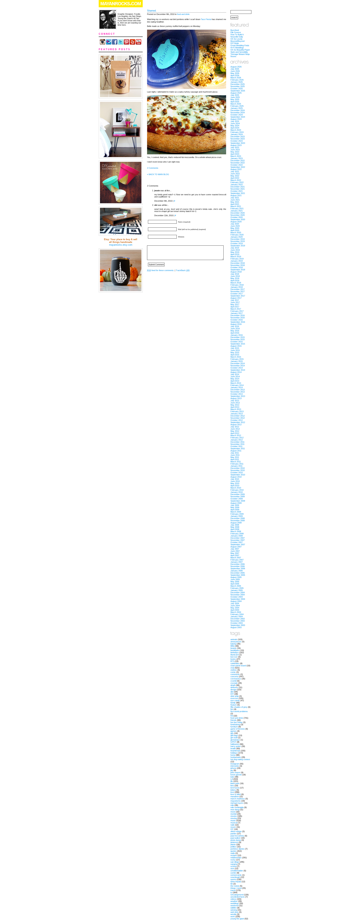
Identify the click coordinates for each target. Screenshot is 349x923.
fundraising (235, 724)
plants (233, 844)
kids (232, 777)
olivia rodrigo (236, 831)
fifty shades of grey (238, 707)
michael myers (236, 803)
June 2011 (235, 455)
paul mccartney (237, 836)
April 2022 (234, 178)
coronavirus (235, 679)
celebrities (234, 663)
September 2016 (237, 322)
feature (233, 705)
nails (232, 825)
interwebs (234, 766)
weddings (234, 903)
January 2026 (236, 82)
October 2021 (236, 191)
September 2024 (237, 117)
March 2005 (235, 586)
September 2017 (237, 296)
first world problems (239, 711)
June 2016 (235, 328)
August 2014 (236, 372)
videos (233, 899)
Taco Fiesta (206, 19)
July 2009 (234, 505)
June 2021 (235, 200)
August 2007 (236, 547)
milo (232, 805)
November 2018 (237, 265)
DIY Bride (234, 43)
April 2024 (234, 128)
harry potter (235, 746)
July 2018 (234, 274)
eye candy (235, 700)
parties (233, 833)
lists (232, 785)
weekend (234, 905)
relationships (236, 857)
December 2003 (237, 619)
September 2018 (237, 270)
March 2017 (235, 309)
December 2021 (237, 187)
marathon (234, 796)
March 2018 (235, 283)
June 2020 (235, 226)
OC (232, 829)
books (233, 659)
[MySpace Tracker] (174, 921)
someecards (236, 875)
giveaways (235, 740)
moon (232, 812)
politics (233, 847)
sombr (233, 873)
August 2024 (236, 119)
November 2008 (237, 520)
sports (233, 879)
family (233, 703)
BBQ (232, 646)
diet (232, 692)
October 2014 (236, 368)
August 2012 (236, 424)
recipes (233, 855)
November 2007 (237, 540)
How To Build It (237, 34)
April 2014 (234, 381)
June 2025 (235, 97)
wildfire (233, 908)
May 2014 (234, 379)
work (232, 916)
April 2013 (234, 407)
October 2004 (236, 597)
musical (233, 823)
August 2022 (236, 169)
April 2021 (234, 204)
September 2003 (237, 625)
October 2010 (236, 472)
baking (233, 644)
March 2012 (235, 435)
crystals (234, 683)
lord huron (234, 788)
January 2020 (236, 237)
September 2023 (237, 143)
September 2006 (237, 568)
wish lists (234, 912)
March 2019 (235, 256)
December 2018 (237, 263)
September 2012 (237, 422)
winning (233, 910)
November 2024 (237, 112)
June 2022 (235, 174)
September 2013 (237, 396)
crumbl (233, 681)
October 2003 (236, 623)
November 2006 (237, 566)
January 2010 (236, 492)
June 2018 (235, 276)
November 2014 (237, 366)
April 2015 (234, 355)
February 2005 (237, 588)
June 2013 (235, 403)
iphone (233, 768)
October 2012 (236, 420)
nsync (233, 827)
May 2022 (234, 176)
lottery (233, 790)
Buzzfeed (234, 30)
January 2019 (236, 261)
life (231, 781)
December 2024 (237, 110)
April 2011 (234, 459)
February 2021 (237, 208)
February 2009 (237, 514)
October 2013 (236, 394)
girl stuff (233, 737)
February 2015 (237, 359)
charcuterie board (238, 665)
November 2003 (237, 621)
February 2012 (237, 438)
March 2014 (235, 383)
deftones (234, 687)
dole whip (234, 696)
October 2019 (236, 243)
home (232, 755)
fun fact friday (236, 722)
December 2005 (237, 573)
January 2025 (236, 108)
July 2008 (234, 525)
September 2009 (237, 501)
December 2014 (237, 363)
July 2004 (234, 603)
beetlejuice (235, 650)
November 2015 (237, 339)
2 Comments (152, 168)
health (233, 748)
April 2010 (234, 485)
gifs (232, 733)
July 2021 (234, 198)
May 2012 (234, 431)
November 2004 (237, 595)
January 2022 (236, 184)
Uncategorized (236, 895)
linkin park (234, 783)
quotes (233, 851)
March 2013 (235, 409)
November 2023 (237, 139)
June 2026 (235, 71)
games (233, 731)
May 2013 (234, 405)
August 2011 (235, 451)
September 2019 (237, 246)
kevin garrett (236, 775)
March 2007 (235, 557)
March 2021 (235, 206)
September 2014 (237, 370)
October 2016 (236, 320)
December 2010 (237, 468)
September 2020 (237, 219)
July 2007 (234, 549)
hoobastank (235, 757)
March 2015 (235, 357)
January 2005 (236, 590)
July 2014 (234, 374)
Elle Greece (235, 32)
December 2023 (237, 136)
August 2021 (236, 195)
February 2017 (237, 311)
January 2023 (236, 158)
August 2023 (236, 145)
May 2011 (234, 457)
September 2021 (237, 193)
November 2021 (237, 189)
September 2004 (237, 599)
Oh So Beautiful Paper (240, 50)
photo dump (235, 840)
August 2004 (236, 601)
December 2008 (237, 518)
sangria (233, 864)
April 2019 (234, 254)
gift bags (234, 735)
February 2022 (237, 182)
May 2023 (234, 152)
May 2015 (234, 352)
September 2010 (237, 475)
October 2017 (236, 294)
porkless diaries (237, 849)
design (233, 689)
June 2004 (235, 605)
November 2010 (237, 470)
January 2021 (236, 211)
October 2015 (236, 342)
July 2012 (234, 427)
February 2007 (237, 560)
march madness (237, 799)
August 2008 (236, 523)
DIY (232, 694)
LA (231, 779)
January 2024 (236, 134)
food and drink (183, 14)
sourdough (235, 877)
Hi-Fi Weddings (237, 48)
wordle (233, 914)
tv (231, 892)
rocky (233, 860)
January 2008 (236, 536)
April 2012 (234, 433)
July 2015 (234, 348)
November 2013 (237, 392)
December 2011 (237, 442)
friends (233, 720)
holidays (234, 753)
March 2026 (235, 78)
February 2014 (237, 385)
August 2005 (236, 577)
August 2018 (236, 272)
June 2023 (235, 150)
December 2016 (237, 315)
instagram (234, 764)
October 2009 (236, 499)
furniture (234, 727)
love (232, 792)
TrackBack (183, 270)
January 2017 (236, 313)
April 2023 (234, 154)
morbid (233, 814)
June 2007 (235, 551)
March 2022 (235, 180)
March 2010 (235, 488)
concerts (234, 676)
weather (234, 901)
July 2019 (234, 248)
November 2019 (237, 241)
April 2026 (234, 75)
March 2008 (235, 531)
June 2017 (235, 302)
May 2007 (234, 553)
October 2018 (236, 267)
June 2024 (235, 123)
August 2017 (236, 298)
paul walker (235, 838)
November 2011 (237, 444)
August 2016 (236, 324)
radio (232, 853)
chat (232, 668)
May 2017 (234, 304)
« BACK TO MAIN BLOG (158, 174)
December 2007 (237, 538)
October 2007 (236, 542)
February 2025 (237, 106)
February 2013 (237, 411)
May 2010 (234, 483)
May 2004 (234, 608)
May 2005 (234, 581)
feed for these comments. (160, 270)
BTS (232, 661)
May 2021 (234, 202)
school (233, 866)
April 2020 (234, 230)
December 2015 (237, 337)
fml (231, 716)
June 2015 (235, 350)
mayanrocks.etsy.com (120, 244)
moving (233, 818)
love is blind (235, 794)
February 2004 (237, 614)
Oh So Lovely (236, 39)
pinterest (234, 842)
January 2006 (236, 571)
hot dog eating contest (240, 759)
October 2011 (236, 446)
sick (232, 868)
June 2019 (235, 250)
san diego (234, 862)
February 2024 (237, 132)
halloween (234, 744)
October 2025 (236, 88)
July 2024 (234, 121)
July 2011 (234, 453)
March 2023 (235, 156)
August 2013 (236, 398)
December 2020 (237, 213)
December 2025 (237, 84)
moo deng (234, 809)
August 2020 (236, 222)
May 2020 (234, 228)
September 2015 (237, 344)
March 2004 (235, 612)
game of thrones (237, 729)
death (232, 685)
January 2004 (236, 616)
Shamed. (152, 10)
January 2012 (236, 440)
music (233, 820)
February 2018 (237, 285)
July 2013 (234, 400)
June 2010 (235, 481)
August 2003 (236, 627)
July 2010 (234, 479)
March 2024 (235, 130)
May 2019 (234, 252)
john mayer (235, 772)
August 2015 (236, 346)
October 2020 (236, 217)
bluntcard (234, 655)
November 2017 (237, 291)
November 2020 (237, 215)
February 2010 (237, 490)
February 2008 (237, 533)
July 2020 (234, 224)
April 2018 (234, 280)
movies (233, 816)
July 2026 (234, 69)
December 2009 (237, 494)
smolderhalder (236, 871)
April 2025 (234, 102)
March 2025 (235, 104)
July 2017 (234, 300)
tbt (231, 884)
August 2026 (236, 67)
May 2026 (234, 73)
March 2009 (235, 512)
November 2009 (237, 496)
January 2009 (236, 516)
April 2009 (234, 509)
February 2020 (237, 235)
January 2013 (236, 414)
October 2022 (236, 165)
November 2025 (237, 86)
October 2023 (236, 141)
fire (231, 709)
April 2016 (234, 333)
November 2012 (237, 418)
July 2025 (234, 95)
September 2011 (237, 448)
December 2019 (237, 239)
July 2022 (234, 171)
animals (233, 639)
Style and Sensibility (239, 52)
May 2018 (234, 278)
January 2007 (236, 562)
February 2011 (236, 464)
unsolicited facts (237, 897)
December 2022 (237, 160)
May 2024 (234, 126)
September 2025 (237, 91)
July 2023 (234, 147)
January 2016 (236, 335)
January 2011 (236, 466)
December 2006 (237, 564)
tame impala (235, 881)
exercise (234, 698)
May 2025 (234, 99)
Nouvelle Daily (236, 37)
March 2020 (235, 232)
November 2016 (237, 318)
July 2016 (234, 326)
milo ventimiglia (237, 807)
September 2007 (237, 544)
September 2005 (237, 575)
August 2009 (236, 503)
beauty (233, 648)
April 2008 (234, 529)
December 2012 (237, 416)
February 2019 (237, 259)
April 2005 (234, 584)
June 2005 (235, 579)
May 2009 (234, 507)
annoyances (235, 641)
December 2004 (237, 592)
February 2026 (237, 80)
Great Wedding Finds (239, 45)
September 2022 (237, 167)
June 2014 (235, 376)
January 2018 (236, 287)
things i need (236, 888)
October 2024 (236, 115)
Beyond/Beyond (237, 41)
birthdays (234, 652)
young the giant (237, 919)
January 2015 (236, 361)
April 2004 (234, 610)
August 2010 (236, 477)
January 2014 (236, 387)
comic (233, 672)
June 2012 (235, 429)
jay (231, 770)
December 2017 (237, 289)
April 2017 (234, 307)
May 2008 (234, 527)
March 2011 (235, 462)
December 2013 (237, 390)
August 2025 (236, 93)
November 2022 (237, 163)
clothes (233, 670)
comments (235, 674)
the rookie (234, 886)
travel (232, 890)
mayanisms (235, 801)
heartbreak (235, 751)
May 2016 (234, 331)
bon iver (234, 657)
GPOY (233, 742)
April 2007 (234, 555)
